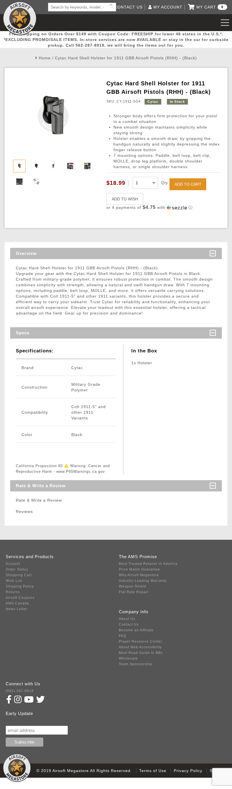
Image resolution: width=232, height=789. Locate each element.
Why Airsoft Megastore (139, 575)
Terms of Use (152, 770)
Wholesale (128, 658)
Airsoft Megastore (20, 18)
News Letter (16, 609)
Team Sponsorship (135, 664)
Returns (13, 592)
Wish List (14, 581)
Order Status (17, 569)
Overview (26, 253)
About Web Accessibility (140, 647)
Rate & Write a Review (41, 485)
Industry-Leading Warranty (143, 581)
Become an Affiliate (136, 630)
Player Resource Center (140, 641)
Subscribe (18, 720)
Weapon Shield (132, 586)
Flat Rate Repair (134, 592)
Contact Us (129, 625)
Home (45, 58)
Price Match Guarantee (139, 569)
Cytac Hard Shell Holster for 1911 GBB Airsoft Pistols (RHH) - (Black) (126, 58)
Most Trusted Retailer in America (148, 564)
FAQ (122, 636)
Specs (22, 332)
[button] (163, 207)
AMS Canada (17, 603)
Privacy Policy (188, 770)
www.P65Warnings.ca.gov (80, 471)
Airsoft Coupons (20, 598)
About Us (127, 619)
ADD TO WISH (125, 199)
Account (13, 564)
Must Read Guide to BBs (141, 653)
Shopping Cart (19, 575)
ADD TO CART (188, 184)
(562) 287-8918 (20, 691)
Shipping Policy (20, 586)
